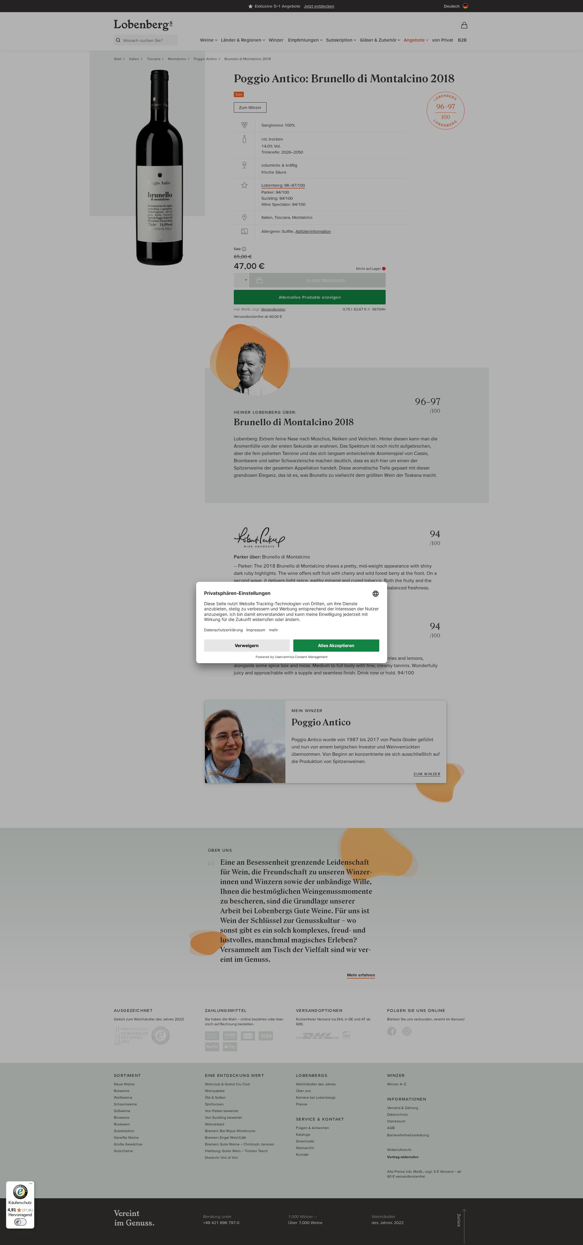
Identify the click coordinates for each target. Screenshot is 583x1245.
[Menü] (30, 1185)
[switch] (20, 1222)
